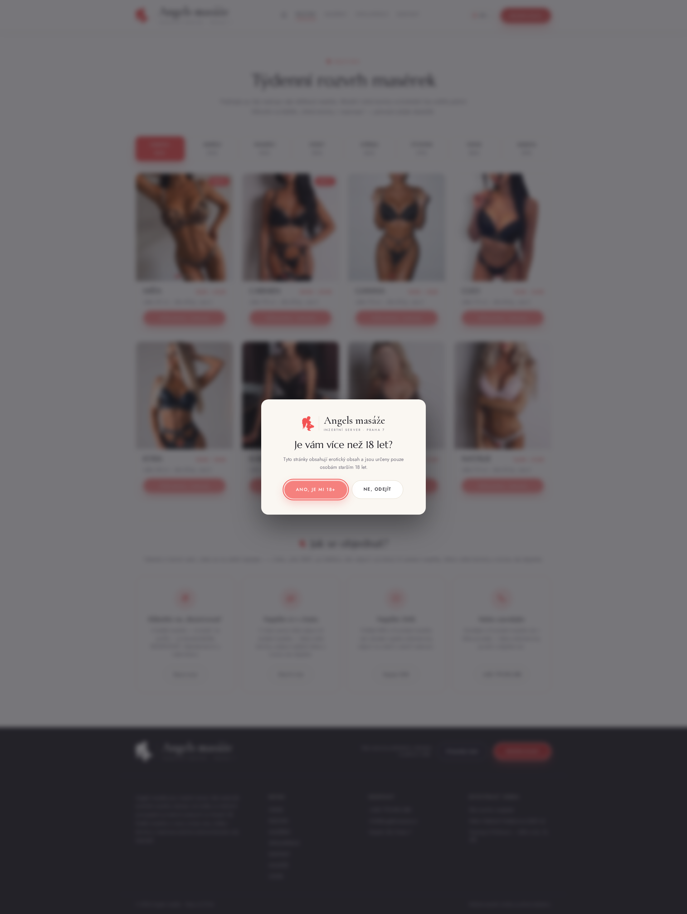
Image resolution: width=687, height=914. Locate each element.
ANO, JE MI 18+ (316, 489)
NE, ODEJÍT (377, 489)
